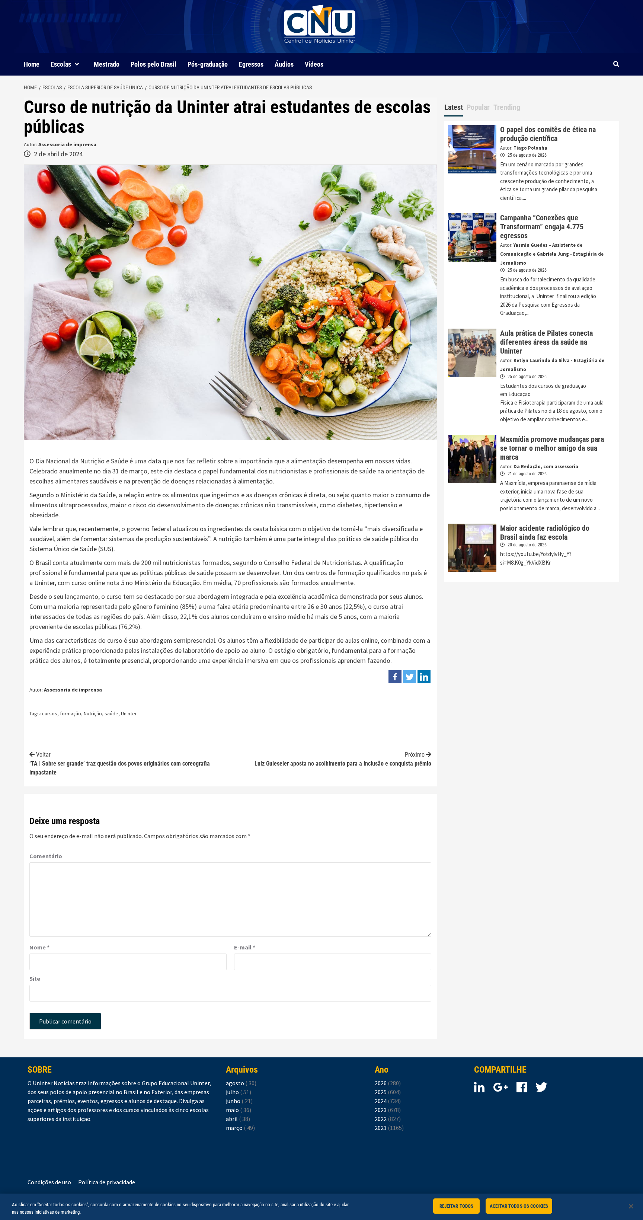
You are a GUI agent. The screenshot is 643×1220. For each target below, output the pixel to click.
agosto (241, 1083)
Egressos (251, 64)
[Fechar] (631, 1206)
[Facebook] (395, 676)
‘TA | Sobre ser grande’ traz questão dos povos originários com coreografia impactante (119, 763)
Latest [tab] (453, 107)
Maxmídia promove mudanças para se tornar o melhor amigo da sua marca (552, 448)
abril (238, 1118)
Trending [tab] (506, 107)
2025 (388, 1092)
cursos (49, 713)
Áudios (284, 64)
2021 (389, 1127)
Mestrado (106, 64)
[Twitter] (409, 676)
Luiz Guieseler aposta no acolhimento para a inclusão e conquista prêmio (343, 759)
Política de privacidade (106, 1182)
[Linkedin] (424, 676)
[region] (321, 1207)
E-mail (244, 947)
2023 (388, 1110)
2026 (388, 1083)
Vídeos (314, 64)
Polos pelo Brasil (153, 64)
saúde (111, 713)
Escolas (61, 64)
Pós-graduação (208, 64)
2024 (388, 1101)
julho (238, 1092)
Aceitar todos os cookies (519, 1206)
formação (70, 713)
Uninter (129, 713)
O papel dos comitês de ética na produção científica (548, 134)
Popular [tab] (478, 107)
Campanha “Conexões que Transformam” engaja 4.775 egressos (541, 226)
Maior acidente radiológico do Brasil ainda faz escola (544, 533)
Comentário (45, 856)
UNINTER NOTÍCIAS (320, 49)
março (240, 1127)
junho (239, 1101)
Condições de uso (49, 1182)
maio (238, 1110)
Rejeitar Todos (456, 1206)
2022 (388, 1118)
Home (31, 64)
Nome (39, 947)
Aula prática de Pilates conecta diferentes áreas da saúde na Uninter (546, 342)
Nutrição (93, 713)
